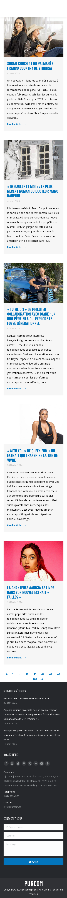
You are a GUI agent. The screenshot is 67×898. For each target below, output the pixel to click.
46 (58, 674)
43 (34, 674)
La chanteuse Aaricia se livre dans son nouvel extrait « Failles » (30, 592)
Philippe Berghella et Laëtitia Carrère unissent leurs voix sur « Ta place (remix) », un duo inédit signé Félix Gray (32, 735)
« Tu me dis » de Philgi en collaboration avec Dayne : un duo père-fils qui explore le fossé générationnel (31, 316)
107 (35, 679)
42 (27, 674)
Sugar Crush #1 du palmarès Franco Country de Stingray (30, 65)
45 (50, 674)
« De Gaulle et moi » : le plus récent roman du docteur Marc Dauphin (32, 191)
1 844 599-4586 (35, 3)
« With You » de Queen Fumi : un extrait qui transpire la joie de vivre (32, 455)
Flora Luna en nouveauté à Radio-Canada (26, 698)
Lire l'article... (15, 124)
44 (42, 674)
